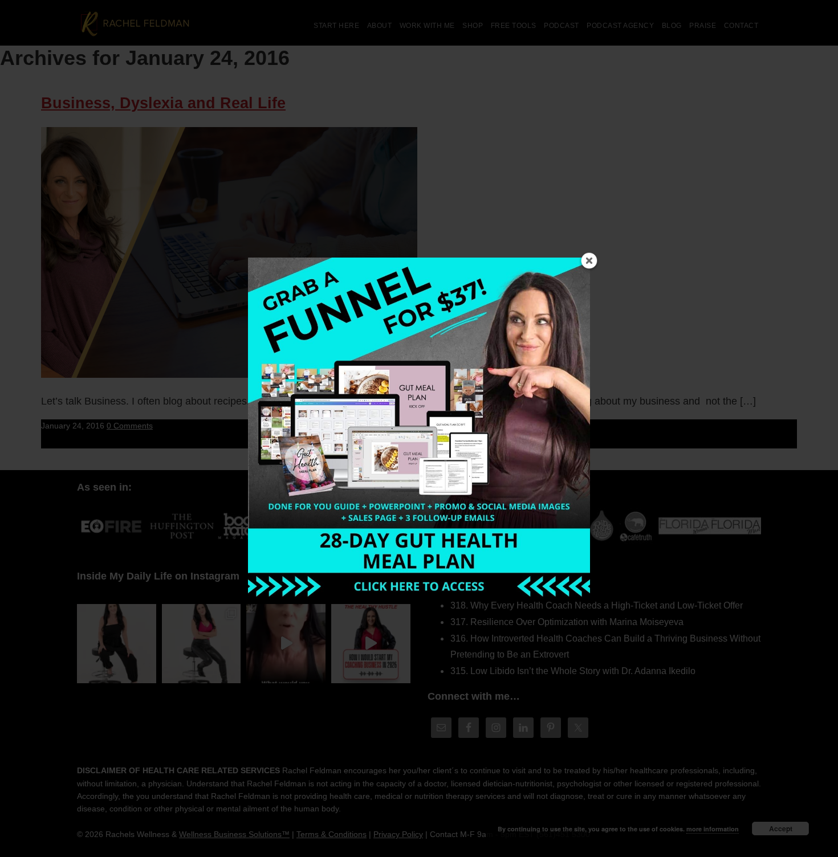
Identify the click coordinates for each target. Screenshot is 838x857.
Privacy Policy (398, 834)
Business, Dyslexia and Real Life (163, 103)
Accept (780, 828)
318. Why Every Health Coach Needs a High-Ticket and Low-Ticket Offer (596, 605)
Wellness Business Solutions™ (234, 834)
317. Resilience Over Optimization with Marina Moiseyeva (567, 622)
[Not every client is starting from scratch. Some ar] (286, 643)
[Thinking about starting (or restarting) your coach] (370, 643)
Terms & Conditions (331, 834)
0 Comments (130, 425)
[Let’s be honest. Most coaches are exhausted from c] (116, 643)
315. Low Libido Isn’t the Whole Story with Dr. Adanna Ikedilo (572, 671)
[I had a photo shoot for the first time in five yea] (201, 643)
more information (712, 829)
